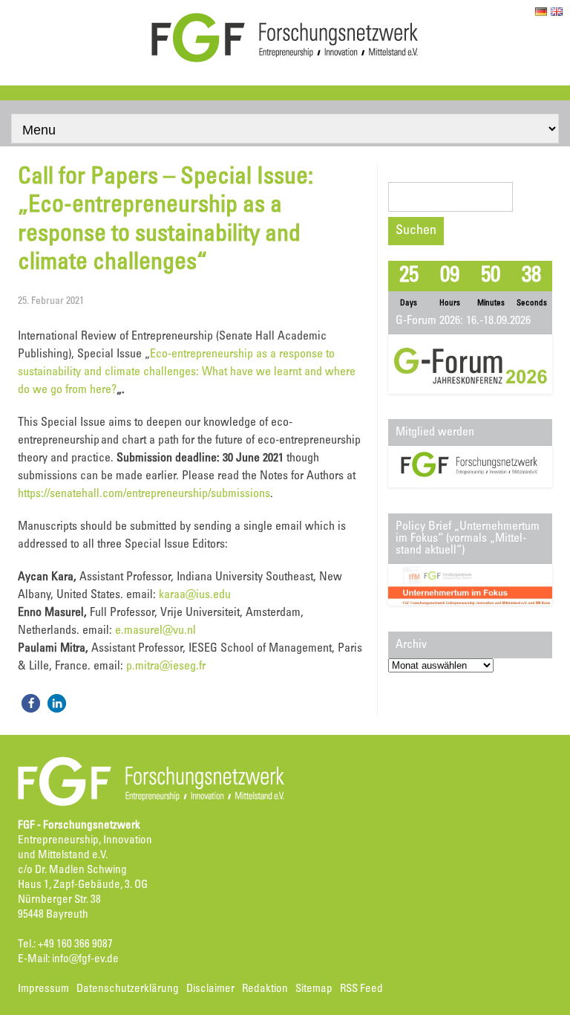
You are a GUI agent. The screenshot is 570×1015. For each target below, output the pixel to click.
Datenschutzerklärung (127, 989)
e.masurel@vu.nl (155, 631)
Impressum (43, 989)
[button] (31, 703)
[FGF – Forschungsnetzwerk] (285, 60)
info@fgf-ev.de (85, 959)
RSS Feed (361, 989)
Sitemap (313, 989)
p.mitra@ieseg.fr (166, 666)
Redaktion (265, 989)
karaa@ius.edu (195, 595)
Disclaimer (210, 989)
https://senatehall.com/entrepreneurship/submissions (144, 494)
